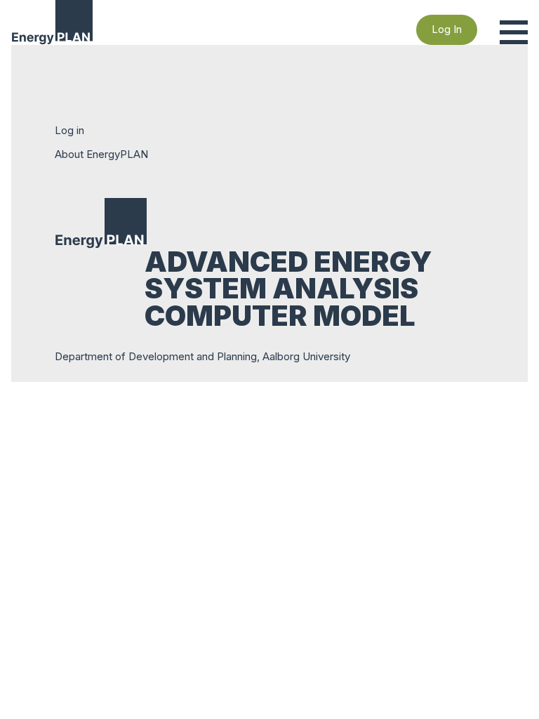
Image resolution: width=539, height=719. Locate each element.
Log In (447, 29)
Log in (69, 130)
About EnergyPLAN (101, 154)
